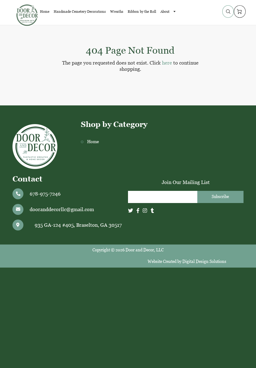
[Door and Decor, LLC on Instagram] (145, 211)
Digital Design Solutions (204, 261)
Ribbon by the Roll (142, 11)
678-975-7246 (45, 194)
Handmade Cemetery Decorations (80, 11)
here (167, 63)
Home (44, 11)
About (165, 11)
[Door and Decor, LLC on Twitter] (130, 211)
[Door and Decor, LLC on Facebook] (138, 211)
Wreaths (116, 11)
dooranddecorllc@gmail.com (62, 209)
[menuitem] (44, 11)
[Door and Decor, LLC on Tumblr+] (152, 211)
